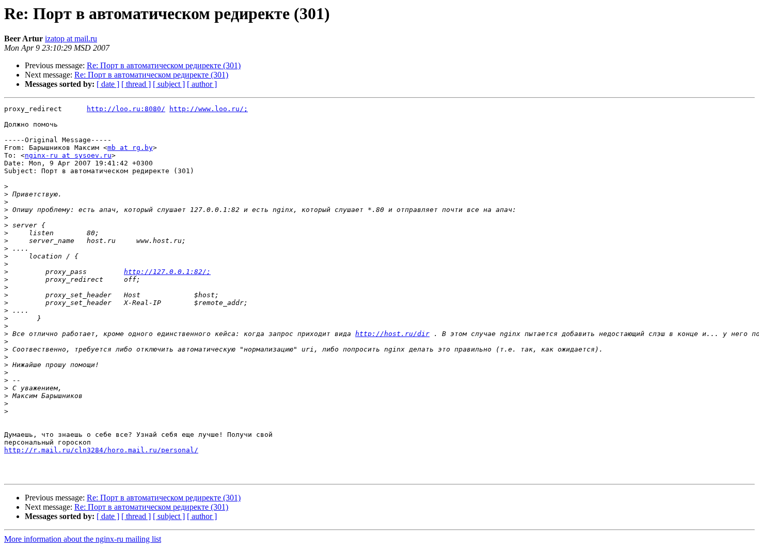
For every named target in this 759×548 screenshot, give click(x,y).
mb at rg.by (130, 147)
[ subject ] (169, 84)
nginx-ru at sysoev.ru (68, 155)
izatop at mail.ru (71, 38)
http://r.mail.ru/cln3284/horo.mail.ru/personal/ (101, 450)
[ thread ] (136, 84)
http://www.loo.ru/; (208, 109)
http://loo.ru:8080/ (126, 109)
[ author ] (202, 84)
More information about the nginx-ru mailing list (82, 539)
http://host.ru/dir (392, 334)
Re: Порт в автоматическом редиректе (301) (164, 65)
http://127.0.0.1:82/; (167, 272)
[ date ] (108, 84)
